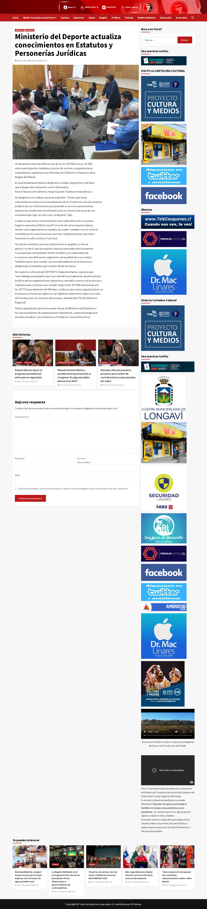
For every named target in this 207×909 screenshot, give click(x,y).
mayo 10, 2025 (114, 385)
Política (116, 17)
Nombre (20, 458)
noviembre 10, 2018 (34, 60)
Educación (165, 17)
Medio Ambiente (146, 17)
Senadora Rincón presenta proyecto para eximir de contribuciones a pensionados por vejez (118, 375)
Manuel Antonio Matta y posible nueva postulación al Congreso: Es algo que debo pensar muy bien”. (74, 375)
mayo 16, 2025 (72, 385)
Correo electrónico (84, 460)
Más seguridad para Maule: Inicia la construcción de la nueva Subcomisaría (139, 875)
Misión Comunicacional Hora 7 (39, 17)
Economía (181, 17)
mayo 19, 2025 (29, 381)
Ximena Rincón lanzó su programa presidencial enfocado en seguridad (28, 373)
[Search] (192, 17)
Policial (129, 17)
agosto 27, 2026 (66, 892)
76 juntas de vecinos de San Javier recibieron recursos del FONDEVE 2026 (102, 875)
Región (103, 17)
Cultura (65, 17)
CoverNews (119, 904)
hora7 (19, 60)
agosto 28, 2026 (29, 885)
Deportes (79, 17)
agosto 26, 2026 (140, 882)
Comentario (22, 416)
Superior (29, 30)
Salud (91, 17)
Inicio (16, 17)
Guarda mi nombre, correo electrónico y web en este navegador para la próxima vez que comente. (73, 488)
